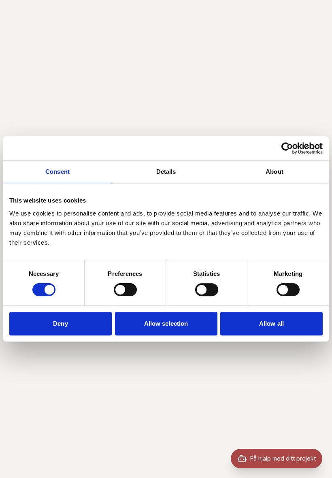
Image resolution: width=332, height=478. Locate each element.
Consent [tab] (57, 171)
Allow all (271, 323)
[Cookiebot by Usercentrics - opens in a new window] (287, 148)
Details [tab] (166, 171)
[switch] (125, 289)
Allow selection (166, 323)
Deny (60, 323)
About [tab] (274, 171)
